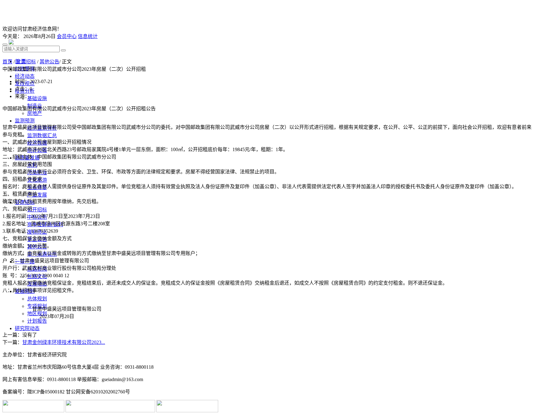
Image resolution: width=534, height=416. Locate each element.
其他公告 (49, 61)
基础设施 (37, 98)
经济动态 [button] (25, 76)
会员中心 (67, 36)
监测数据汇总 (42, 135)
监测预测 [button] (25, 120)
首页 (7, 61)
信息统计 (88, 36)
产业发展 (37, 194)
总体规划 (37, 298)
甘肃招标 (26, 61)
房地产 (34, 113)
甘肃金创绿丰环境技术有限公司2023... (63, 342)
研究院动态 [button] (27, 328)
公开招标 (37, 209)
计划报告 (37, 321)
